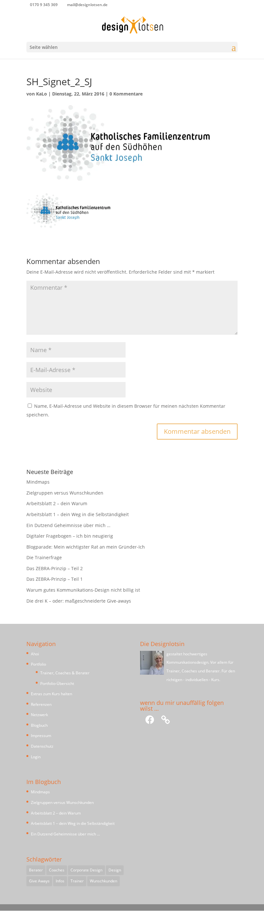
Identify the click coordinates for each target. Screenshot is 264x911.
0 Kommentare (126, 94)
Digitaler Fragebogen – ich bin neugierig (69, 536)
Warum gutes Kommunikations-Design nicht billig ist (83, 590)
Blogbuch (39, 725)
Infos (60, 881)
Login (36, 757)
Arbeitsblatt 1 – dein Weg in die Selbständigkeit (77, 514)
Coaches (56, 870)
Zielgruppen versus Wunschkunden (64, 493)
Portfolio (38, 664)
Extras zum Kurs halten (51, 694)
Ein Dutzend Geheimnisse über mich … (68, 525)
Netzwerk (39, 714)
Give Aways (39, 881)
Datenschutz (42, 746)
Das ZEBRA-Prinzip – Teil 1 (54, 579)
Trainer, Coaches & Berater (65, 673)
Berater (36, 870)
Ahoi (35, 654)
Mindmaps (38, 482)
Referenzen (41, 704)
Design (114, 870)
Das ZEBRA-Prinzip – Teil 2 (54, 568)
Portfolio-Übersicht (57, 683)
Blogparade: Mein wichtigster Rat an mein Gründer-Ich (85, 547)
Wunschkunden (103, 881)
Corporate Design (86, 870)
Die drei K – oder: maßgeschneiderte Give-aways (78, 601)
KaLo (41, 94)
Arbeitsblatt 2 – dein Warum (56, 503)
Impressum (41, 735)
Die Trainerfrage (44, 557)
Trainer (77, 881)
